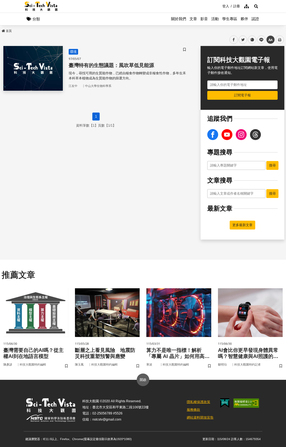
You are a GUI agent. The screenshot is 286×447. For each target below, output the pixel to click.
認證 (255, 19)
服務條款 (193, 410)
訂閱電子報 (242, 95)
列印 (280, 39)
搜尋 (272, 165)
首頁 (9, 31)
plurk (251, 40)
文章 (193, 19)
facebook (234, 40)
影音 (204, 19)
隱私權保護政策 (198, 402)
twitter (243, 40)
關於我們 (178, 19)
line (260, 40)
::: (219, 5)
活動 (215, 19)
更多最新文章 (242, 225)
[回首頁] (41, 6)
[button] (256, 6)
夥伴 (244, 19)
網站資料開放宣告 (200, 417)
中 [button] (270, 40)
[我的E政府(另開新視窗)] (224, 403)
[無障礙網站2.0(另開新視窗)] (246, 403)
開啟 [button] (143, 379)
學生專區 (229, 19)
